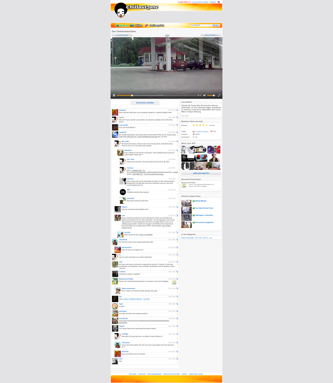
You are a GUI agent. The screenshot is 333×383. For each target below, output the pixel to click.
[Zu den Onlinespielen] (155, 27)
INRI (128, 190)
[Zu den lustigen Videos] (122, 27)
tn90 (120, 262)
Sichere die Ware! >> (211, 35)
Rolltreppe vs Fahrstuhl (204, 215)
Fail (196, 237)
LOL (210, 237)
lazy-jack (127, 232)
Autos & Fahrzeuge (187, 237)
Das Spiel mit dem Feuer (204, 208)
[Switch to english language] (218, 2)
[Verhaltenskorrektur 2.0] (187, 169)
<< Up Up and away (122, 35)
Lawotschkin (123, 125)
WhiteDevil (128, 150)
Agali (121, 304)
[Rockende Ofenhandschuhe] (200, 153)
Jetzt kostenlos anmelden (200, 2)
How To (205, 237)
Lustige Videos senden (196, 374)
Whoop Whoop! (200, 201)
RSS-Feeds (132, 374)
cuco (123, 215)
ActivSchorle (123, 318)
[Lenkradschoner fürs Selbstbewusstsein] (213, 153)
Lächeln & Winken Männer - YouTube (136, 299)
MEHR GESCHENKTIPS (201, 173)
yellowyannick (127, 247)
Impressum (141, 374)
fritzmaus (130, 168)
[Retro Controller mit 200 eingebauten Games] (200, 161)
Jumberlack (123, 239)
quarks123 (122, 132)
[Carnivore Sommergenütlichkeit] (213, 169)
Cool (200, 237)
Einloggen (213, 2)
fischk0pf (125, 334)
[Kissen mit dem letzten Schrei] (200, 169)
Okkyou (124, 207)
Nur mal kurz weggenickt (204, 222)
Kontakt (184, 374)
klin (120, 296)
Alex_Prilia (125, 141)
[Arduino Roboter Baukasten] (187, 153)
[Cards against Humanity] (187, 161)
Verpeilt (121, 326)
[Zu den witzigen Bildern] (136, 27)
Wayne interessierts (128, 288)
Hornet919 (130, 198)
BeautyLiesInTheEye (126, 279)
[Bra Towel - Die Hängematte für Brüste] (213, 161)
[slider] (156, 95)
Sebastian (122, 110)
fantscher (130, 179)
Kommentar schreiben (145, 103)
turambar (122, 271)
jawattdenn (123, 311)
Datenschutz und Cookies (172, 374)
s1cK (121, 359)
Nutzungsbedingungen (154, 374)
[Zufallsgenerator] (167, 36)
